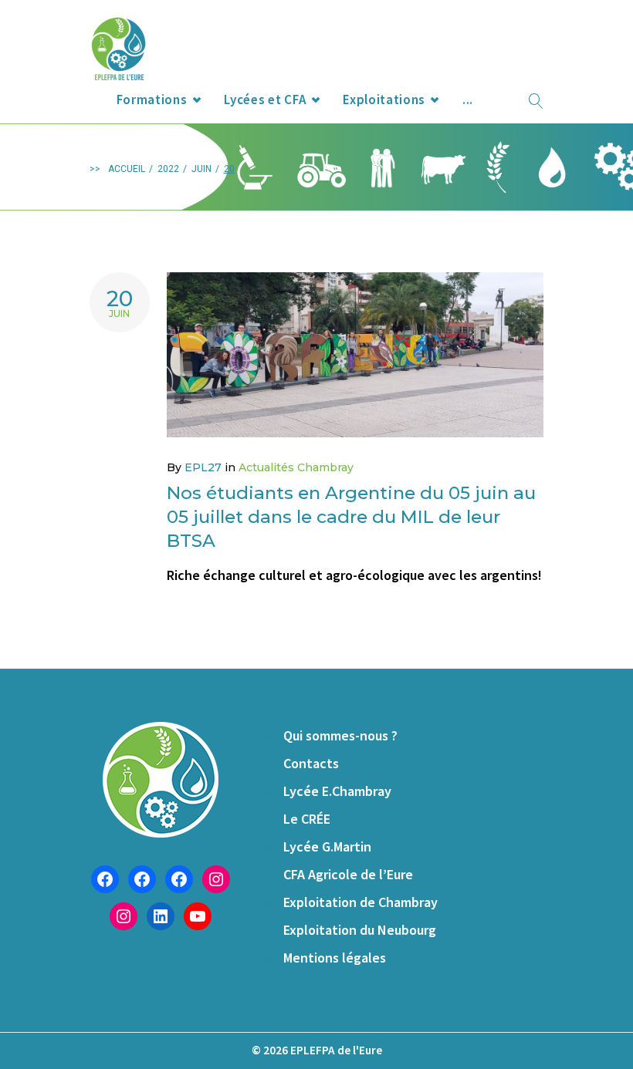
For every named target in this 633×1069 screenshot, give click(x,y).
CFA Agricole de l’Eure (348, 874)
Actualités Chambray (296, 467)
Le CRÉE (306, 819)
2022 (168, 169)
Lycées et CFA (265, 99)
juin (201, 169)
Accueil (126, 169)
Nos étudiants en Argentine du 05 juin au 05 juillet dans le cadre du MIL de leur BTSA (351, 516)
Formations (152, 99)
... (467, 99)
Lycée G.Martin (327, 846)
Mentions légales (334, 957)
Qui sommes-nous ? (340, 735)
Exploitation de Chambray (360, 902)
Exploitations (384, 99)
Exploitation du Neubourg (359, 930)
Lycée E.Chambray (337, 791)
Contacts (311, 763)
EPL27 (203, 467)
